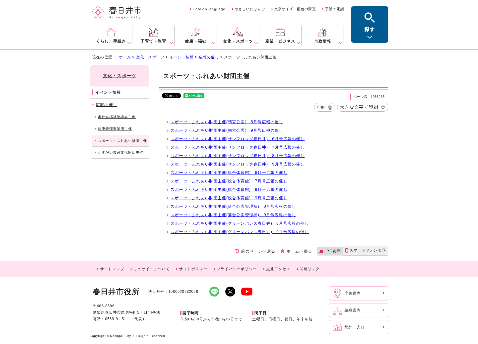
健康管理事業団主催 (115, 129)
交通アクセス (278, 269)
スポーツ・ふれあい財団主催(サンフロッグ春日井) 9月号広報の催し (238, 164)
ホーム (125, 57)
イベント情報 (182, 57)
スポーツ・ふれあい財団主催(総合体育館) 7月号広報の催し (229, 181)
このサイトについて (151, 269)
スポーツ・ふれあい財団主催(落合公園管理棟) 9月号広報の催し (233, 215)
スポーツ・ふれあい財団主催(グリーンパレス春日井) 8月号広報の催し (240, 223)
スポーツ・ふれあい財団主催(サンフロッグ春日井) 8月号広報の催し (238, 156)
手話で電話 (334, 9)
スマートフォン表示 (368, 250)
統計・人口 (355, 327)
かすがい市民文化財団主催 (120, 152)
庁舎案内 (353, 293)
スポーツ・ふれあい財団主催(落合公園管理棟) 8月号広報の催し (233, 206)
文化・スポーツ (150, 57)
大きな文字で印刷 (359, 107)
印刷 (321, 107)
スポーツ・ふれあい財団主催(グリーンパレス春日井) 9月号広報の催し (240, 232)
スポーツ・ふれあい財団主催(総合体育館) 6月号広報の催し (229, 173)
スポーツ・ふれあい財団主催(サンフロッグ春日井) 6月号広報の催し (238, 139)
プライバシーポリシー (237, 269)
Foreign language (209, 9)
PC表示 (333, 251)
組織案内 (353, 310)
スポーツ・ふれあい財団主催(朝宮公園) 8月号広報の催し (227, 122)
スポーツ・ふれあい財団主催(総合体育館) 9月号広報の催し (229, 198)
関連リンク (310, 269)
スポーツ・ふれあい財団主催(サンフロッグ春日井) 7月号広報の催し (238, 147)
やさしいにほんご (250, 9)
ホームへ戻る (299, 251)
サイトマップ (112, 269)
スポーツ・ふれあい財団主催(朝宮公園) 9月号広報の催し (227, 130)
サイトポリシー (193, 269)
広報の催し (209, 57)
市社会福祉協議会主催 (117, 117)
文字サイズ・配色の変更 (295, 9)
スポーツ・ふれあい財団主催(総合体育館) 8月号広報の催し (229, 189)
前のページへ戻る (258, 251)
